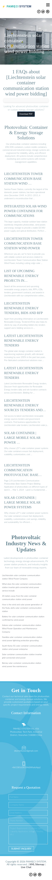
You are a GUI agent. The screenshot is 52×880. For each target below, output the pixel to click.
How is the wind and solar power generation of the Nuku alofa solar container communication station (22, 608)
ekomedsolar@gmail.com (26, 751)
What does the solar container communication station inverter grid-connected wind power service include (21, 587)
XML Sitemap (36, 864)
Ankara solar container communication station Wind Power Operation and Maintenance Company (21, 628)
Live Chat (26, 867)
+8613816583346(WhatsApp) (26, 767)
